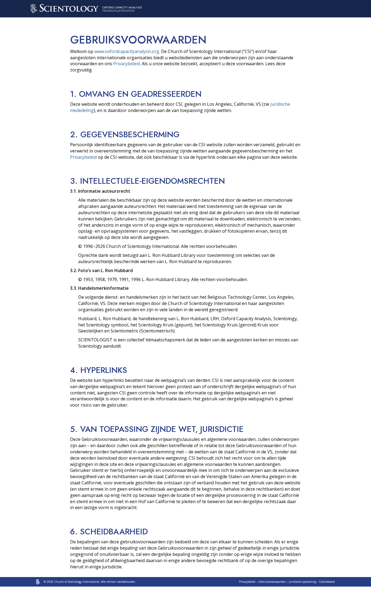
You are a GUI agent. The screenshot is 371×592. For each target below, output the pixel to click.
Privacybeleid (126, 64)
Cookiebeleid (327, 582)
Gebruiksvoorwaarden (272, 582)
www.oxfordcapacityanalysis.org (126, 51)
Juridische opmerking (302, 582)
